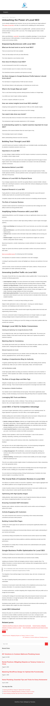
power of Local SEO (9, 25)
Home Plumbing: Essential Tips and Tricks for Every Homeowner (24, 679)
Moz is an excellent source (8, 254)
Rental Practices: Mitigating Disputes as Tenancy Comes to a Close (18, 635)
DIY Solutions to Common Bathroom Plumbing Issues (35, 637)
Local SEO (16, 36)
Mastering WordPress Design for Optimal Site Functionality (22, 672)
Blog (4, 631)
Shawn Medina (12, 17)
